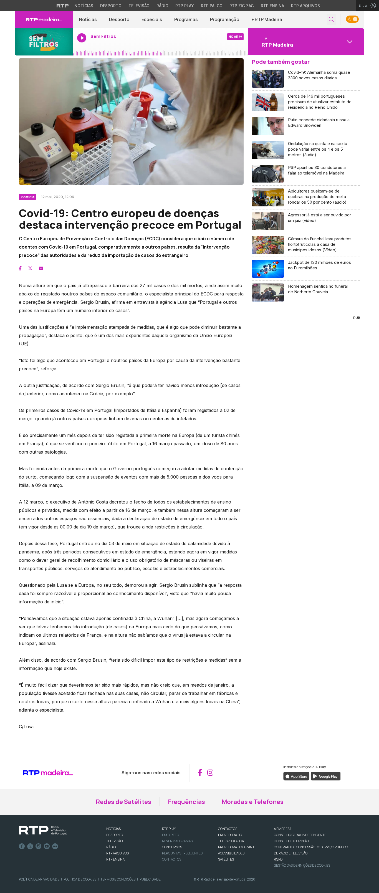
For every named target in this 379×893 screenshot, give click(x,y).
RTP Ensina (272, 5)
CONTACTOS (227, 828)
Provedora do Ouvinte (237, 847)
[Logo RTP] (43, 830)
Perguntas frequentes (182, 853)
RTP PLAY (169, 828)
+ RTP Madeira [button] (266, 19)
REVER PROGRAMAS (177, 841)
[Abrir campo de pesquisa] (331, 19)
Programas (186, 19)
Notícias (83, 5)
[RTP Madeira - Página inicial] (44, 19)
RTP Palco (212, 5)
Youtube (47, 846)
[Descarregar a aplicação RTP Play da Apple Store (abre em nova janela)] (296, 776)
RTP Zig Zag (241, 5)
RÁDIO (111, 847)
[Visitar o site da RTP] (63, 5)
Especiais (152, 19)
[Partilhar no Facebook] (20, 268)
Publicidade (150, 879)
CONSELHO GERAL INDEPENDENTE (300, 835)
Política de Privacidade (39, 879)
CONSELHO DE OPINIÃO (291, 841)
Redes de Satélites (123, 802)
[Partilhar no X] (30, 268)
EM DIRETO (170, 835)
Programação (224, 19)
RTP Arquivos (305, 5)
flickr (55, 846)
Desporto (111, 5)
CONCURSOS (172, 847)
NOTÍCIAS (113, 828)
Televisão (139, 5)
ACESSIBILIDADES (231, 853)
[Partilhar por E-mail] (41, 268)
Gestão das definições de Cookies (302, 865)
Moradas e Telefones (253, 802)
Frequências (186, 802)
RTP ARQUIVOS (117, 853)
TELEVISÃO (114, 841)
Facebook (22, 846)
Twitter (30, 846)
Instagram (39, 846)
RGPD (278, 859)
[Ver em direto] (44, 41)
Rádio (162, 5)
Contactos (171, 859)
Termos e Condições (117, 879)
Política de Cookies (80, 879)
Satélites (226, 859)
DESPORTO (114, 835)
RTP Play (184, 5)
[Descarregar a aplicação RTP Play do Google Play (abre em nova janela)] (325, 776)
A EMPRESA (282, 828)
